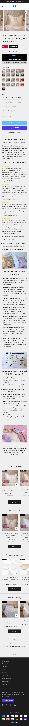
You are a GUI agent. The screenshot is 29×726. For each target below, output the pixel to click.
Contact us (5, 675)
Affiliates (4, 684)
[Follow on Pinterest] (11, 705)
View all (14, 546)
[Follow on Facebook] (2, 705)
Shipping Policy (6, 664)
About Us (4, 673)
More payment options (14, 132)
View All (14, 502)
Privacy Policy (6, 681)
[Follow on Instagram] (6, 705)
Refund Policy (6, 667)
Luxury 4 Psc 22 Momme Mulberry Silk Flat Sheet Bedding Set (10, 622)
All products (5, 661)
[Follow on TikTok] (19, 705)
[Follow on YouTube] (15, 705)
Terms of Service (6, 678)
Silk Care (4, 670)
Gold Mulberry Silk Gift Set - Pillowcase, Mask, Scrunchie (10, 535)
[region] (14, 645)
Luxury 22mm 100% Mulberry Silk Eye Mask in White (10, 579)
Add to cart (14, 122)
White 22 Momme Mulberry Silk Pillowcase (9, 490)
